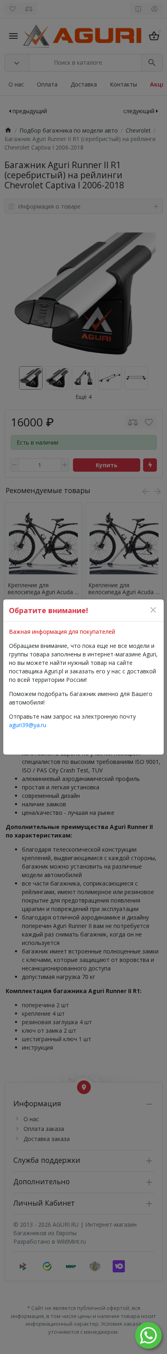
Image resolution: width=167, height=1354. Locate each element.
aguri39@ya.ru (27, 725)
